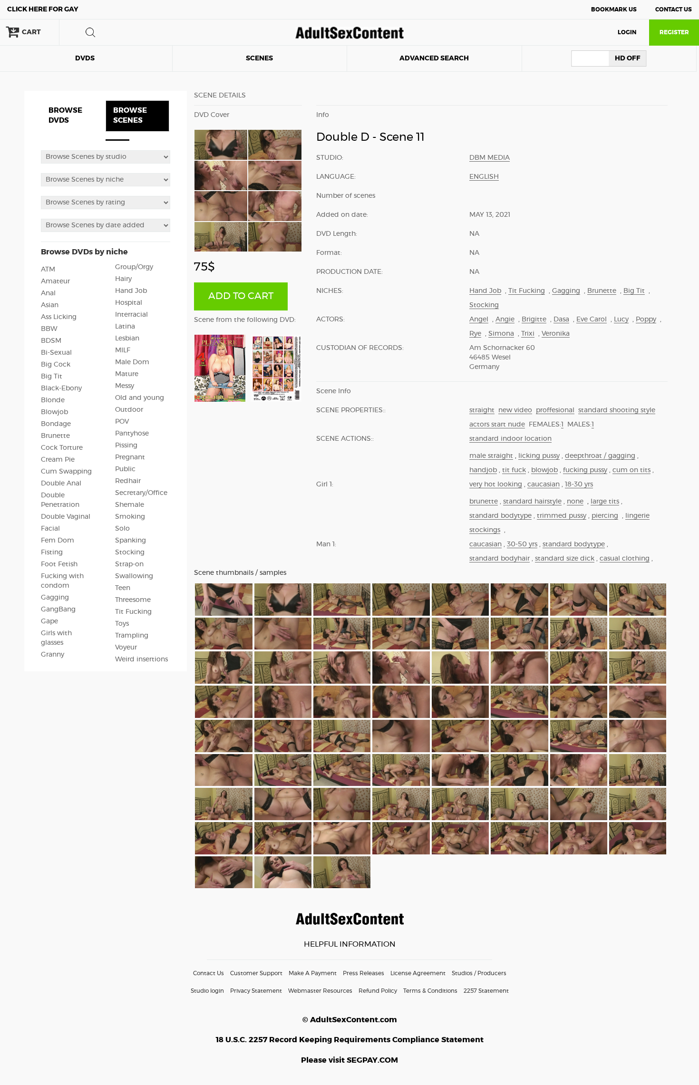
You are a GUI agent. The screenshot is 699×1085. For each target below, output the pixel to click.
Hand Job (131, 291)
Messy (124, 386)
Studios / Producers (479, 973)
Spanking (130, 540)
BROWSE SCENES (130, 115)
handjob (483, 470)
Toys (122, 623)
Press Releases (363, 973)
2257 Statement (486, 991)
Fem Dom (57, 540)
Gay (42, 9)
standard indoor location (510, 439)
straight (482, 410)
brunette (483, 501)
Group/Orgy (134, 267)
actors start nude (497, 424)
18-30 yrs (579, 484)
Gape (49, 621)
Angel (478, 319)
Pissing (126, 445)
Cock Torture (62, 448)
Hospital (128, 303)
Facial (50, 528)
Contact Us (673, 9)
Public (125, 469)
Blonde (53, 400)
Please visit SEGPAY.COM (349, 1060)
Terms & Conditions (430, 991)
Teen (122, 588)
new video (515, 410)
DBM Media (489, 158)
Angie (505, 319)
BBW (49, 329)
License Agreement (418, 973)
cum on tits (631, 470)
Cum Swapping (66, 471)
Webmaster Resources (320, 991)
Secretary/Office (141, 493)
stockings (484, 530)
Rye (475, 333)
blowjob (544, 470)
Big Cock (55, 364)
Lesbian (127, 338)
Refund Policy (378, 991)
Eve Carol (591, 319)
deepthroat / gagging (600, 456)
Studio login (207, 991)
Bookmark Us (614, 9)
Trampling (131, 635)
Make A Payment (313, 973)
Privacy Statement (256, 991)
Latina (125, 326)
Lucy (621, 319)
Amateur (55, 281)
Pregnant (130, 457)
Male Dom (132, 362)
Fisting (52, 552)
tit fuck (514, 470)
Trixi (527, 333)
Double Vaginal (65, 516)
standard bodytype (500, 516)
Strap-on (129, 564)
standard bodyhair (499, 558)
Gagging (55, 597)
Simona (501, 333)
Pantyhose (132, 433)
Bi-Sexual (56, 352)
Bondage (56, 424)
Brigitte (534, 319)
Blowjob (54, 412)
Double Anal (61, 483)
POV (122, 421)
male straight (491, 456)
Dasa (561, 319)
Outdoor (129, 410)
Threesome (133, 600)
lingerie (637, 516)
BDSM (51, 341)
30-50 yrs (522, 544)
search (90, 32)
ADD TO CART (240, 296)
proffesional (555, 410)
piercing (605, 516)
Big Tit (51, 376)
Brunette (55, 436)
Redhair (128, 481)
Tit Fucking (133, 612)
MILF (122, 350)
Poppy (646, 319)
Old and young (139, 398)
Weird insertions (141, 659)
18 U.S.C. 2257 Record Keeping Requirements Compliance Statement (350, 1040)
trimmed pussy (561, 516)
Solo (122, 528)
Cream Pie (58, 459)
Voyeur (126, 647)
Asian (49, 305)
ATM (48, 269)
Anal (48, 293)
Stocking (130, 552)
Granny (52, 654)
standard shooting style (616, 410)
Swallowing (134, 576)
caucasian (543, 484)
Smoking (130, 516)
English (484, 177)
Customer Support (256, 973)
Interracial (131, 314)
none (575, 501)
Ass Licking (59, 317)
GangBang (58, 609)
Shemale (129, 505)
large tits (605, 501)
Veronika (556, 333)
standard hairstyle (532, 501)
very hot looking (495, 484)
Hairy (123, 279)
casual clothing (625, 558)
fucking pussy (585, 470)
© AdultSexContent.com (349, 1020)
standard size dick (564, 558)
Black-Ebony (61, 388)
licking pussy (539, 456)
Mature (126, 374)
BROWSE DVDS (65, 115)
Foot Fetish (59, 564)
